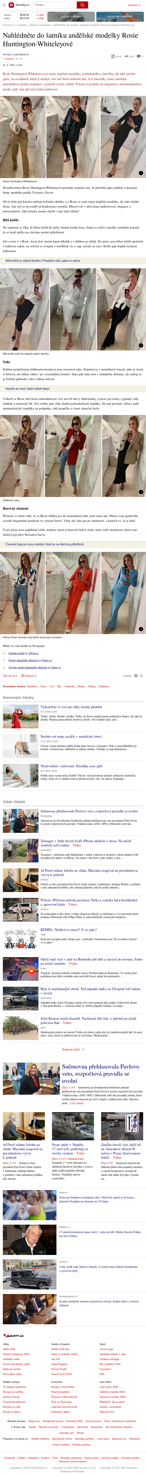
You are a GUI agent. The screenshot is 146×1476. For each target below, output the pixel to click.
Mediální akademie (71, 1457)
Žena (43, 686)
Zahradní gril (66, 1432)
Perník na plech (11, 1411)
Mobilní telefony (40, 1438)
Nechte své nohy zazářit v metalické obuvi (71, 736)
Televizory (134, 1438)
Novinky (7, 54)
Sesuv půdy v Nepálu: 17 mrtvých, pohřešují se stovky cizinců (70, 1148)
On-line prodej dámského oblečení (28, 667)
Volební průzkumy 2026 (16, 1354)
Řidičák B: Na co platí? (112, 1401)
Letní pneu (103, 1438)
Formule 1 (105, 1369)
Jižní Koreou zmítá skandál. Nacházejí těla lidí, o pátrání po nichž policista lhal (88, 1020)
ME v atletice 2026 (110, 1364)
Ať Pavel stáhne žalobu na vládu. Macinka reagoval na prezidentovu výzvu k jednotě (89, 872)
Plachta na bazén (49, 1427)
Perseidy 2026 (74, 1421)
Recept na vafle (11, 1406)
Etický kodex (92, 1457)
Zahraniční (46, 850)
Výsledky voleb (11, 1359)
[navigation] (4, 5)
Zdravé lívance (11, 1396)
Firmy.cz (47, 660)
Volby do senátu (12, 1369)
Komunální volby (12, 1374)
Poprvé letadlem (60, 1391)
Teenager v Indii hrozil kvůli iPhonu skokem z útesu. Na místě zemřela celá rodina (86, 842)
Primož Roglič (59, 1369)
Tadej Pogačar (59, 1364)
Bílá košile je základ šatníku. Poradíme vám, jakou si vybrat (43, 260)
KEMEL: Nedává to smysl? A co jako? (69, 929)
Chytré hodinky (61, 1444)
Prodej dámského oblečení (23, 660)
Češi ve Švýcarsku (61, 1401)
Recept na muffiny (13, 1391)
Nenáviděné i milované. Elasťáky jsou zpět (71, 765)
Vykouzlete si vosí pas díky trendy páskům (71, 706)
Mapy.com (34, 1421)
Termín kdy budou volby (16, 1364)
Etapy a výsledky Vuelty (64, 1354)
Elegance (104, 686)
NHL (102, 1374)
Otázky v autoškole (110, 1406)
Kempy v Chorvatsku (63, 1386)
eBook (118, 56)
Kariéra (45, 1457)
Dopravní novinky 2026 (113, 1396)
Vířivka (80, 1432)
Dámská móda (17, 653)
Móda (81, 686)
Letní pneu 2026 (109, 1386)
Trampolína (67, 1427)
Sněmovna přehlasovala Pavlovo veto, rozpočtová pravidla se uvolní (89, 811)
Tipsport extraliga (109, 1359)
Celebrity (70, 686)
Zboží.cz (34, 653)
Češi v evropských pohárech (120, 1421)
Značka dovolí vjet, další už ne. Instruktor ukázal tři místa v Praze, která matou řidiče (121, 1151)
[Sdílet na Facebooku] (136, 676)
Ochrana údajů (110, 1457)
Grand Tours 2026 (61, 1374)
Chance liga (106, 1349)
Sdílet (131, 56)
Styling (92, 686)
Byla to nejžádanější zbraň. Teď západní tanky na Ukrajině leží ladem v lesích (90, 990)
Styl (59, 686)
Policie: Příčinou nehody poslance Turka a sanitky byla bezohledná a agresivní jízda (89, 902)
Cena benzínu (93, 1421)
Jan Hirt (55, 1359)
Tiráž (55, 1457)
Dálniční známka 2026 (112, 1391)
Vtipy (43, 934)
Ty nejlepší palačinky (14, 1386)
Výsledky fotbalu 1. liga (113, 1354)
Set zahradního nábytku (118, 1427)
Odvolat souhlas (130, 1457)
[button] (73, 137)
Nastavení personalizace (73, 1461)
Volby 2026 (9, 1349)
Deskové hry (119, 1438)
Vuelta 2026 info (60, 1349)
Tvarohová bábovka (14, 1401)
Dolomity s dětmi (60, 1411)
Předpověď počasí (53, 1421)
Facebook (9, 1457)
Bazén (32, 1427)
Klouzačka (97, 1427)
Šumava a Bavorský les (64, 1396)
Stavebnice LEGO (62, 1438)
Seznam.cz (134, 5)
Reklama (33, 1457)
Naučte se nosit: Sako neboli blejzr (27, 388)
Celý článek (76, 1103)
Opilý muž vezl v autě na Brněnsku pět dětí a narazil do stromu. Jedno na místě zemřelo (92, 961)
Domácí (44, 879)
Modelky (32, 686)
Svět (43, 1027)
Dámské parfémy (84, 1438)
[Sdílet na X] (141, 676)
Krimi (43, 968)
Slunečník (82, 1427)
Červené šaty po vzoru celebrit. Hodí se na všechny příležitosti (45, 544)
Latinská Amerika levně (64, 1406)
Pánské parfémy (81, 1444)
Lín (51, 686)
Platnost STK (107, 1411)
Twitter (21, 1457)
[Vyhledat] (82, 5)
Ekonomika (46, 816)
